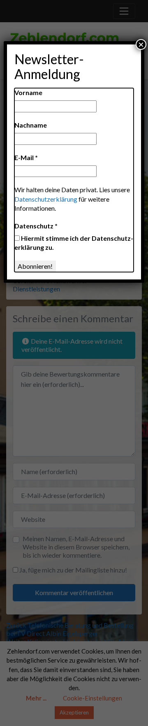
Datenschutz (36, 226)
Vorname (28, 92)
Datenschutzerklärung (45, 199)
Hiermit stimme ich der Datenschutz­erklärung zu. (73, 242)
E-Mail (26, 157)
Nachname (30, 125)
